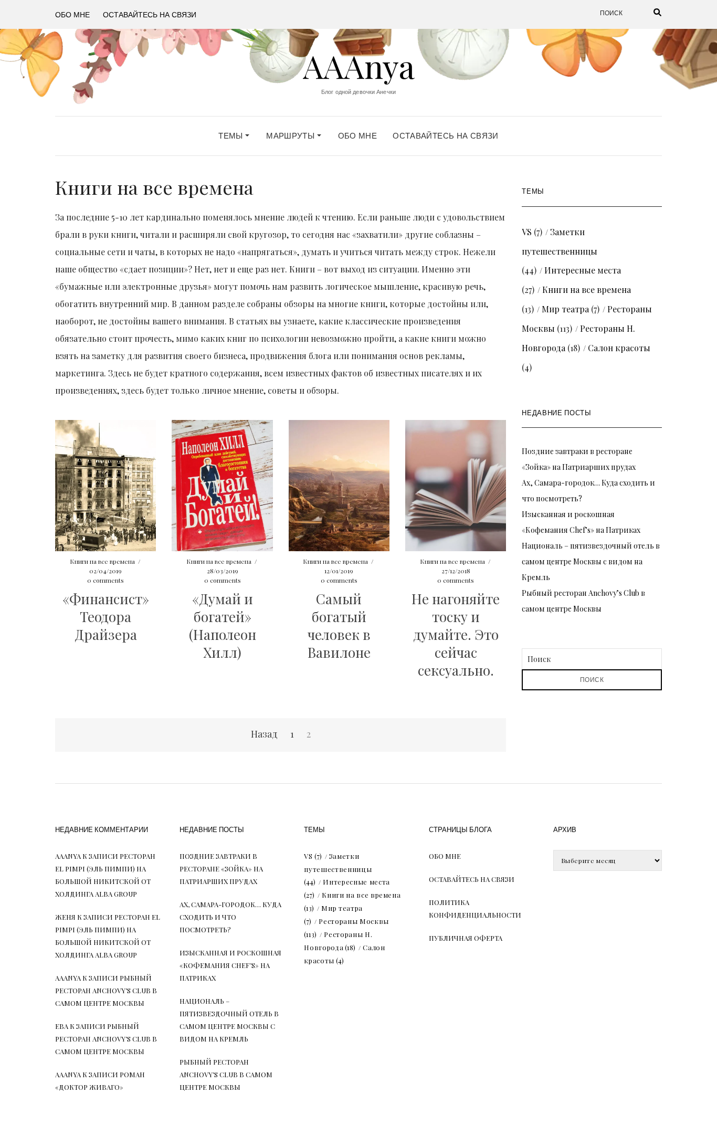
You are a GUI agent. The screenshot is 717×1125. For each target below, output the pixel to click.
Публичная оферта (465, 937)
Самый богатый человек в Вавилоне (339, 625)
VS (527, 231)
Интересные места (582, 270)
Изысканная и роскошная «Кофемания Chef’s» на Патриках (230, 965)
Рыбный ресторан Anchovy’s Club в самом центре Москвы (106, 990)
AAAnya (359, 66)
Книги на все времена (102, 561)
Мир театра (565, 308)
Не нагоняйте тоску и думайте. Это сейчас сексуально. (456, 634)
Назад (264, 734)
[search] (644, 13)
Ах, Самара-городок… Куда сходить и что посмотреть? (230, 917)
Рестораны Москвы (353, 921)
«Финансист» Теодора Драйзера (105, 617)
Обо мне (72, 14)
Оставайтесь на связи (149, 14)
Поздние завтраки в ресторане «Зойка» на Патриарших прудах (221, 868)
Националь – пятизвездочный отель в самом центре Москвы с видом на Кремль (591, 561)
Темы (231, 135)
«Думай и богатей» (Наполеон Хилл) (222, 625)
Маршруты (291, 135)
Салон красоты (619, 347)
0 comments (105, 580)
